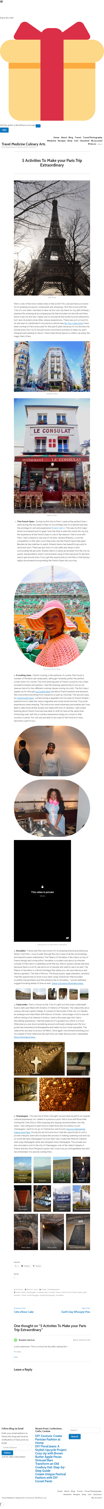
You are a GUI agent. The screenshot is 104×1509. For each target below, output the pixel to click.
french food (66, 1292)
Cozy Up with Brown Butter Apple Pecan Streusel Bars (49, 1456)
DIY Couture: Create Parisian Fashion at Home (48, 1439)
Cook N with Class (25, 698)
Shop (69, 140)
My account (96, 140)
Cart (76, 140)
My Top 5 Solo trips (73, 323)
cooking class (42, 1292)
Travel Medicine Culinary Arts (23, 144)
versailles (60, 1295)
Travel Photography (92, 137)
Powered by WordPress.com (36, 1498)
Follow (7, 1453)
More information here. (25, 1037)
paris (85, 1292)
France (58, 1292)
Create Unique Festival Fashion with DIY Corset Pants (50, 1477)
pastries (17, 1295)
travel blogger (33, 1295)
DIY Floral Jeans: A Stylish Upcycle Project (51, 1448)
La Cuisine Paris (42, 691)
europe (52, 1292)
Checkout (84, 140)
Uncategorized (53, 1289)
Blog (71, 137)
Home (56, 137)
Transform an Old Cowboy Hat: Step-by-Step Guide (50, 1467)
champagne (31, 1292)
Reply (16, 1357)
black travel (20, 1292)
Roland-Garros (58, 528)
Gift (4, 130)
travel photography (47, 1295)
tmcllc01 (19, 1289)
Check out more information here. (68, 983)
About (64, 137)
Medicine (51, 140)
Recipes (62, 140)
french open (77, 1292)
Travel (78, 137)
